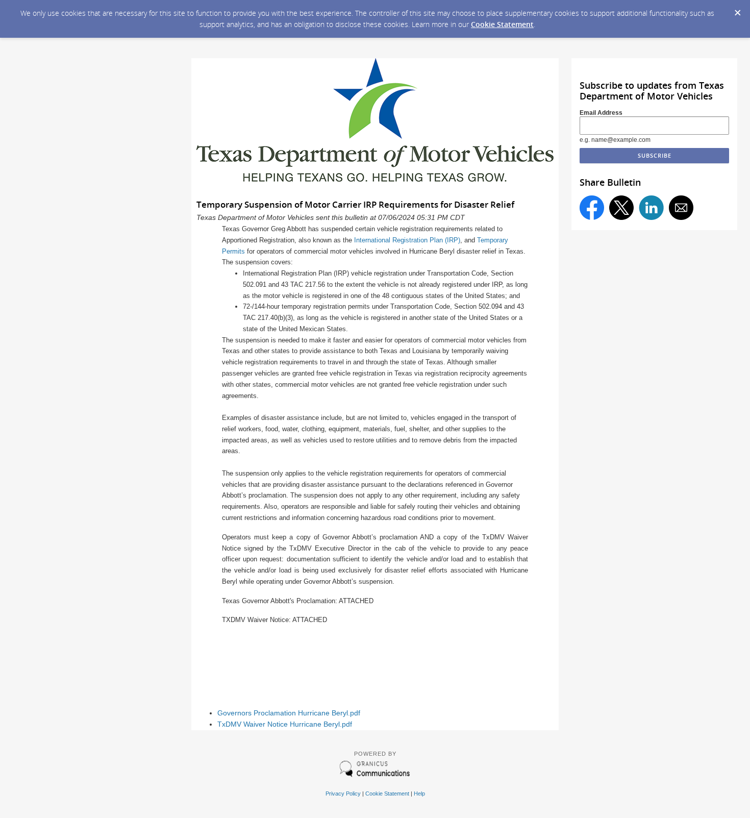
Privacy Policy (343, 793)
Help (419, 793)
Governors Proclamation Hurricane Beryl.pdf (288, 713)
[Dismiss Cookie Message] (737, 9)
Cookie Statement (502, 24)
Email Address (601, 112)
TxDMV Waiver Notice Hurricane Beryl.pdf (284, 724)
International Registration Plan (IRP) (407, 240)
